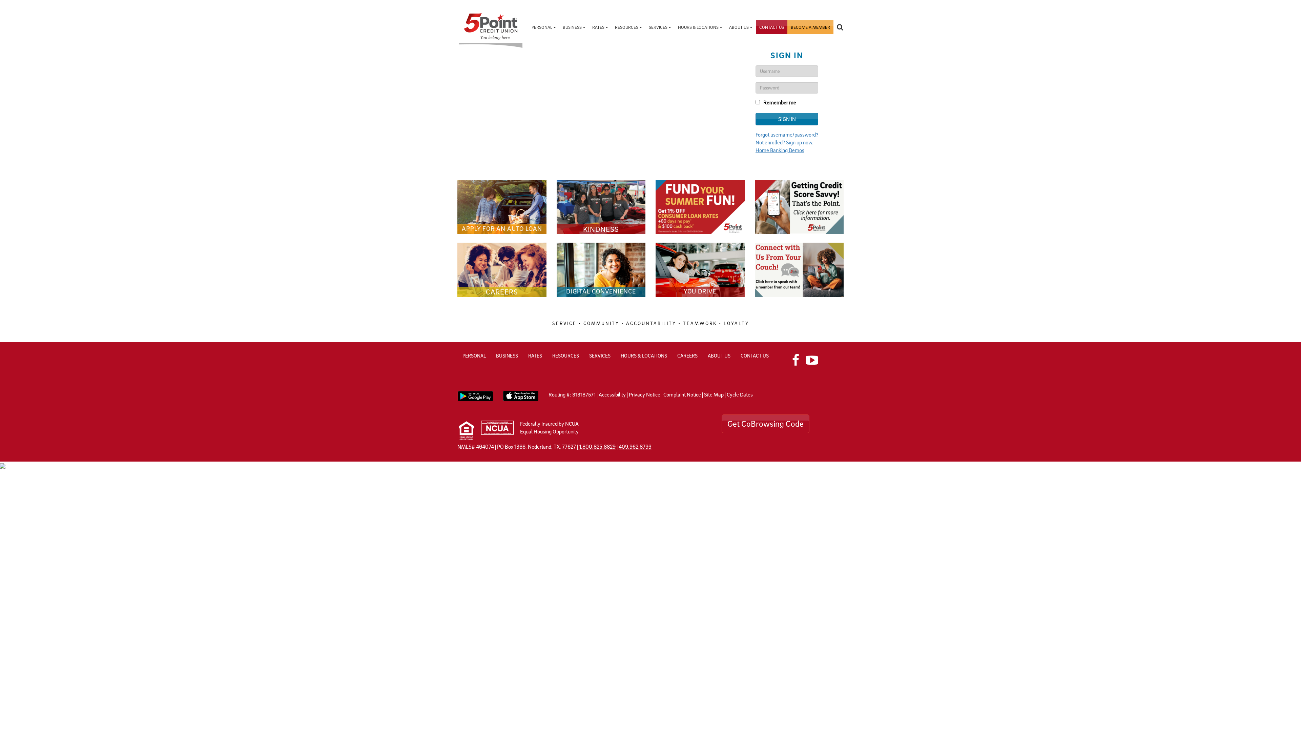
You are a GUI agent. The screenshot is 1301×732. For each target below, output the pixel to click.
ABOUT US (719, 355)
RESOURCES (565, 355)
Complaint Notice (682, 394)
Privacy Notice (644, 394)
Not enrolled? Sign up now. (784, 142)
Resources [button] (627, 27)
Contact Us (771, 27)
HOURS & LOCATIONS (644, 355)
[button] (840, 27)
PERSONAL (474, 355)
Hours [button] (698, 27)
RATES (535, 355)
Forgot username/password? (787, 134)
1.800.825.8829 (597, 446)
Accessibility (612, 394)
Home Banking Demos (780, 150)
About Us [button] (739, 27)
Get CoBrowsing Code (765, 424)
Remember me (779, 102)
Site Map (714, 394)
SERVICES (600, 355)
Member (810, 27)
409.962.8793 (635, 446)
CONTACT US (755, 355)
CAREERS (687, 355)
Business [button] (573, 27)
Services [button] (658, 27)
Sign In (787, 119)
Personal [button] (542, 27)
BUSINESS (507, 355)
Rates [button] (598, 27)
